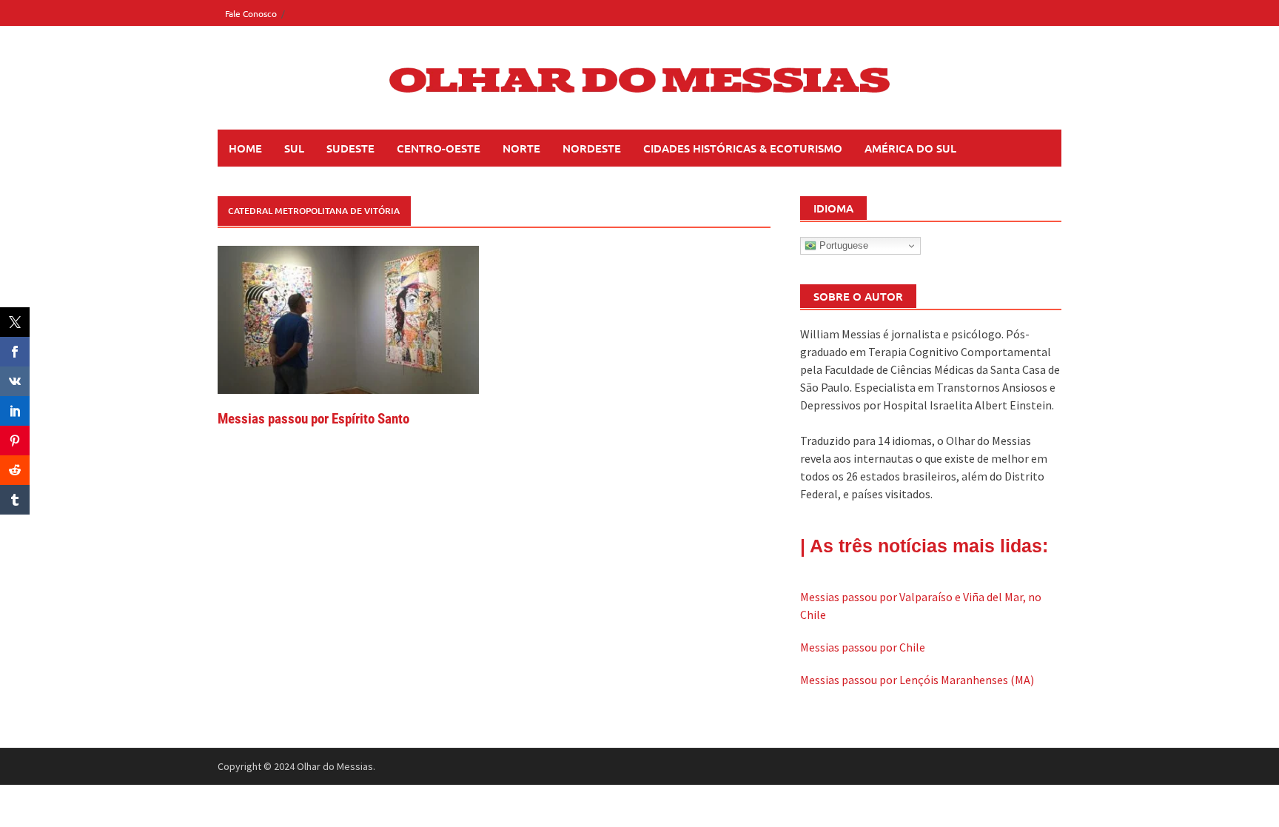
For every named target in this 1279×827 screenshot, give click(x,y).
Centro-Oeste (438, 148)
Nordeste (592, 148)
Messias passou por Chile (862, 647)
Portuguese (842, 245)
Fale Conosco (251, 13)
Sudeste (350, 148)
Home (245, 148)
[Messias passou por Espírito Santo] (348, 318)
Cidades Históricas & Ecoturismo (742, 148)
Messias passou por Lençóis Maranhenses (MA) (917, 679)
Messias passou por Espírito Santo (313, 418)
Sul (294, 148)
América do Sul (910, 148)
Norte (521, 148)
